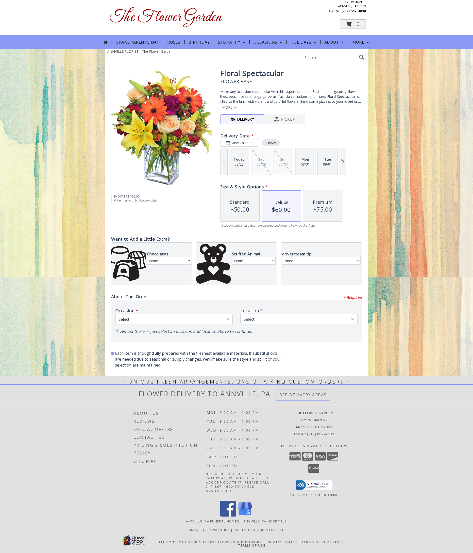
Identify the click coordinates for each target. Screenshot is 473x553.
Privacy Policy (282, 542)
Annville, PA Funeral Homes (212, 521)
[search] (362, 57)
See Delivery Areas (303, 395)
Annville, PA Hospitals (265, 521)
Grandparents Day (137, 42)
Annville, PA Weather (209, 530)
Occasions (265, 42)
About (331, 42)
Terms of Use (252, 545)
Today (271, 142)
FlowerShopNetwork (240, 542)
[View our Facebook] (228, 515)
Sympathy (229, 42)
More (358, 42)
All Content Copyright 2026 (188, 542)
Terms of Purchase (322, 542)
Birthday (199, 42)
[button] (353, 24)
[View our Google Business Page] (245, 515)
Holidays (300, 42)
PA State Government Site (259, 530)
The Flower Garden (165, 17)
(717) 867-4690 (353, 10)
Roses (173, 42)
